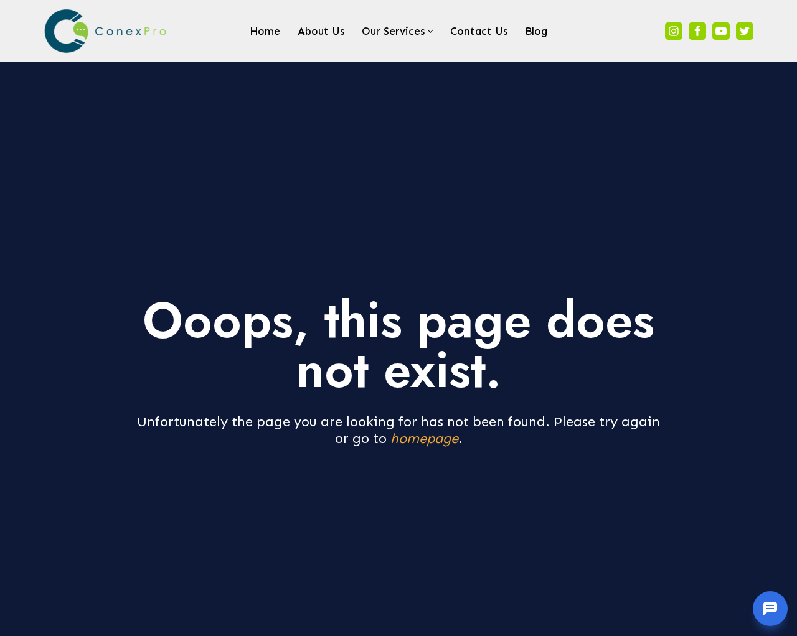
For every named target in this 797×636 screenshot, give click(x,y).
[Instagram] (673, 31)
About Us (321, 31)
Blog (536, 31)
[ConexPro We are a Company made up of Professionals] (106, 31)
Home (265, 31)
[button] (430, 31)
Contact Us (478, 31)
